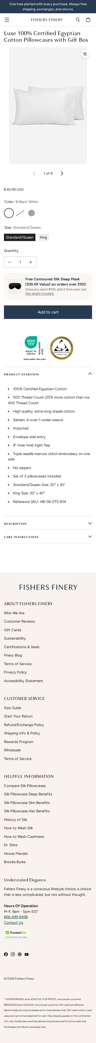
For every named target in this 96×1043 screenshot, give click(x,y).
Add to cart (48, 312)
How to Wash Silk (18, 828)
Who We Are (14, 613)
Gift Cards (12, 630)
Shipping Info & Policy (22, 733)
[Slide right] (62, 173)
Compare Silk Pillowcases (25, 786)
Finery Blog (13, 655)
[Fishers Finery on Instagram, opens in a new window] (12, 954)
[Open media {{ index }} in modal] (48, 105)
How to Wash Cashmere (24, 836)
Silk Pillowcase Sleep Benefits (28, 794)
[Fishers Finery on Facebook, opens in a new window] (5, 954)
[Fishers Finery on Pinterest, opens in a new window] (19, 954)
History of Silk (15, 819)
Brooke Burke (15, 862)
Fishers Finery (24, 978)
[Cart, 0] (89, 19)
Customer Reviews (19, 621)
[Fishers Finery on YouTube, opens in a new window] (26, 954)
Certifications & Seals (21, 647)
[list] (48, 105)
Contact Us (13, 922)
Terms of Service (18, 664)
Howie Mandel (16, 853)
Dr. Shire (10, 845)
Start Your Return (18, 716)
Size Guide (12, 708)
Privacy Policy (15, 672)
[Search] (77, 19)
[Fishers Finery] (47, 19)
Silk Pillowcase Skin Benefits (27, 802)
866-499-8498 (16, 917)
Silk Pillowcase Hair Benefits (27, 811)
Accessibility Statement (23, 681)
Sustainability (15, 638)
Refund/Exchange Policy (24, 725)
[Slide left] (34, 173)
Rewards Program (18, 742)
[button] (16, 934)
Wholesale (12, 750)
